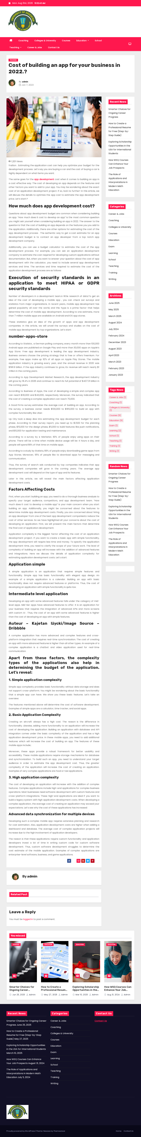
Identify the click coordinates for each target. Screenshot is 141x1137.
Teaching (15, 47)
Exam (111, 246)
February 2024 (116, 335)
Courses (66, 40)
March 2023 (115, 361)
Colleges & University (45, 40)
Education (81, 40)
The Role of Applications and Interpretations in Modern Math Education (118, 182)
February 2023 (116, 368)
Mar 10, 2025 (82, 994)
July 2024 (114, 329)
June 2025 (114, 303)
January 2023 (116, 374)
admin (25, 82)
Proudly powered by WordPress (20, 1131)
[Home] (10, 40)
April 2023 (114, 355)
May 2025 (114, 309)
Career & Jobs (34, 47)
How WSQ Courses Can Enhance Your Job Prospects (118, 163)
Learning (113, 253)
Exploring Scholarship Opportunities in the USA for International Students (86, 991)
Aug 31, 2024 (113, 994)
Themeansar (59, 1131)
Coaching (23, 40)
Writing (112, 279)
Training (13, 60)
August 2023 (115, 348)
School (98, 40)
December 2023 (117, 342)
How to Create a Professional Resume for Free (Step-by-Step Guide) (54, 991)
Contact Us (54, 47)
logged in (28, 919)
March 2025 (115, 316)
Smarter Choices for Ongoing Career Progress (120, 113)
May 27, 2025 (51, 994)
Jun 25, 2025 (19, 994)
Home (118, 1131)
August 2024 (115, 322)
